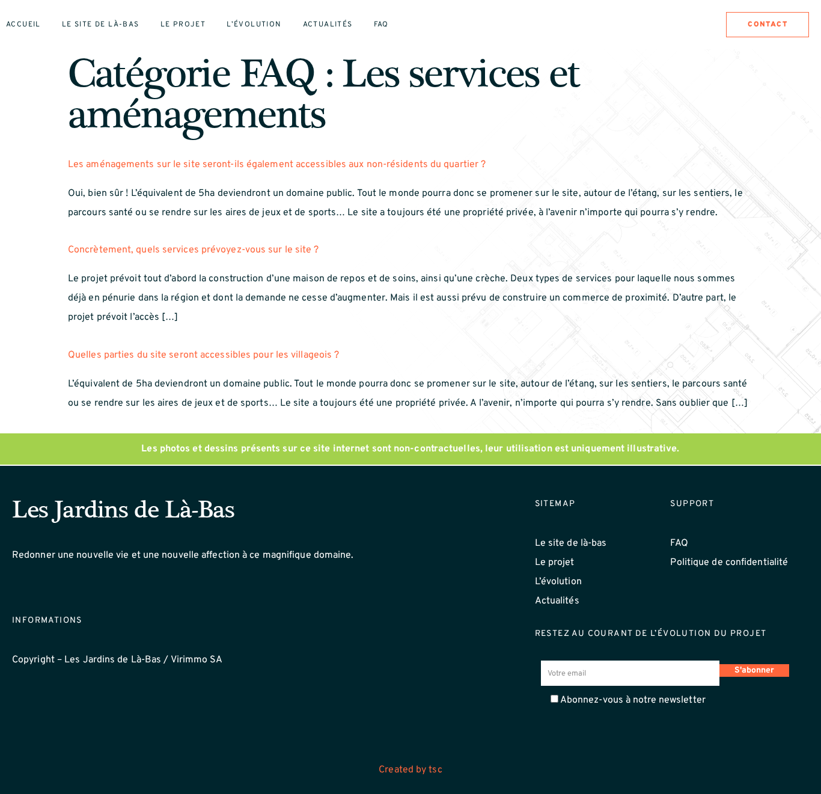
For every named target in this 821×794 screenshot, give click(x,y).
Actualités (328, 24)
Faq (381, 24)
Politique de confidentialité (729, 563)
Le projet (183, 24)
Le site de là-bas (100, 24)
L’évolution (254, 24)
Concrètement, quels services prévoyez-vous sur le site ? (193, 250)
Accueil (23, 24)
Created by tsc (410, 770)
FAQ (679, 543)
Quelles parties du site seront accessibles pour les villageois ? (203, 355)
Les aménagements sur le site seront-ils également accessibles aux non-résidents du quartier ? (277, 165)
